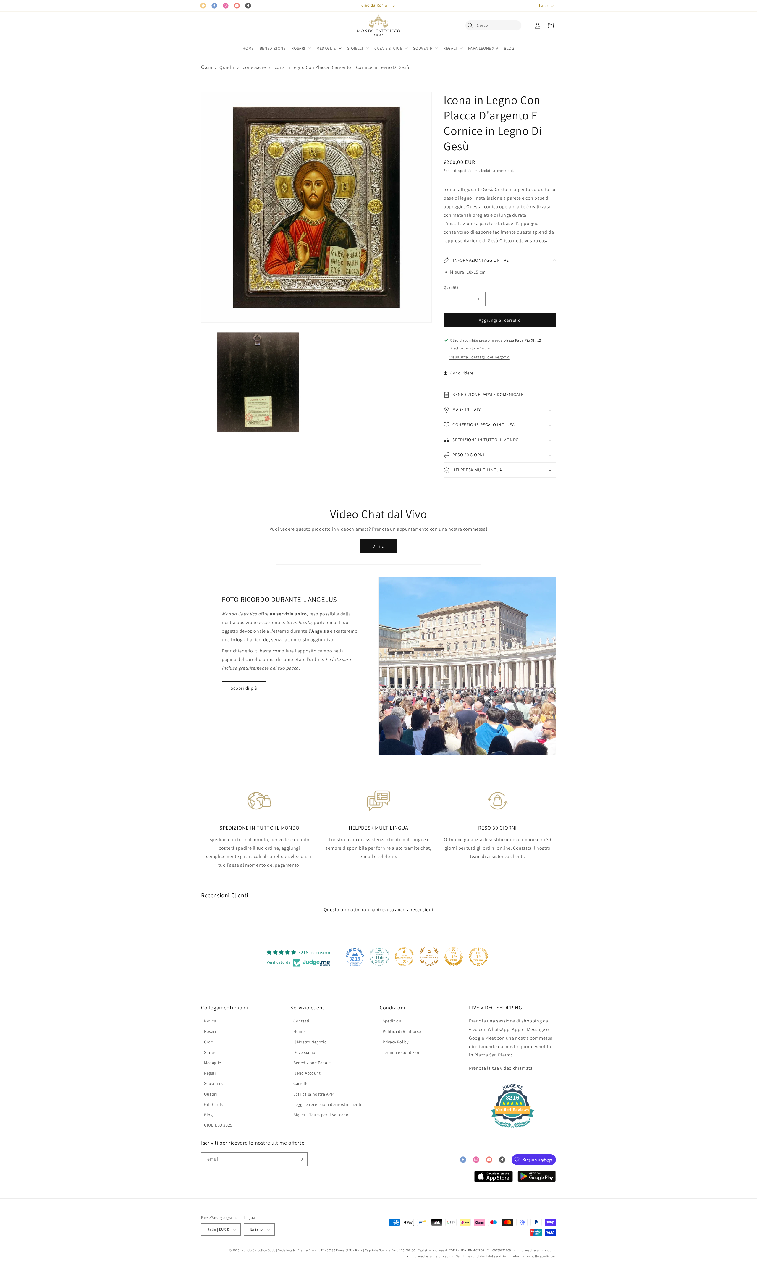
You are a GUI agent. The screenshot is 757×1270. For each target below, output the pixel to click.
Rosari (210, 1031)
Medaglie (212, 1062)
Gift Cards (213, 1104)
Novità (210, 1021)
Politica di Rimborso (402, 1031)
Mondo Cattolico (254, 1250)
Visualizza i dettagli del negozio (479, 357)
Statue (210, 1052)
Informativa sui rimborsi (536, 1250)
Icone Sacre (254, 67)
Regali (210, 1073)
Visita (379, 546)
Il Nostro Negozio (310, 1042)
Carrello (301, 1083)
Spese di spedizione (460, 170)
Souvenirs (213, 1083)
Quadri (226, 67)
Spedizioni (392, 1021)
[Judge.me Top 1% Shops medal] (453, 956)
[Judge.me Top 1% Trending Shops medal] (478, 956)
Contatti (301, 1021)
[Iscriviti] (300, 1159)
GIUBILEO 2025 (218, 1125)
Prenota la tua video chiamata (501, 1068)
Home (299, 1031)
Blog (208, 1114)
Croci (209, 1042)
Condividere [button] (461, 373)
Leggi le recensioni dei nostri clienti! (328, 1104)
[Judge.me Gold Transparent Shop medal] (404, 956)
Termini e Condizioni (402, 1052)
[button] (471, 25)
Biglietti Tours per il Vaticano (321, 1114)
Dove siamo (304, 1052)
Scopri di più (244, 688)
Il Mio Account (307, 1073)
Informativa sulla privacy (430, 1256)
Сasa (206, 67)
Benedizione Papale (312, 1062)
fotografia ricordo (250, 639)
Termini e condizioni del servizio (481, 1256)
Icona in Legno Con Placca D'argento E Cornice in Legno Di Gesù (341, 67)
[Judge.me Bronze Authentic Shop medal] (429, 956)
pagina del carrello (241, 659)
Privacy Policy (395, 1042)
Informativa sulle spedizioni (534, 1256)
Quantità (451, 287)
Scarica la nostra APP (313, 1094)
